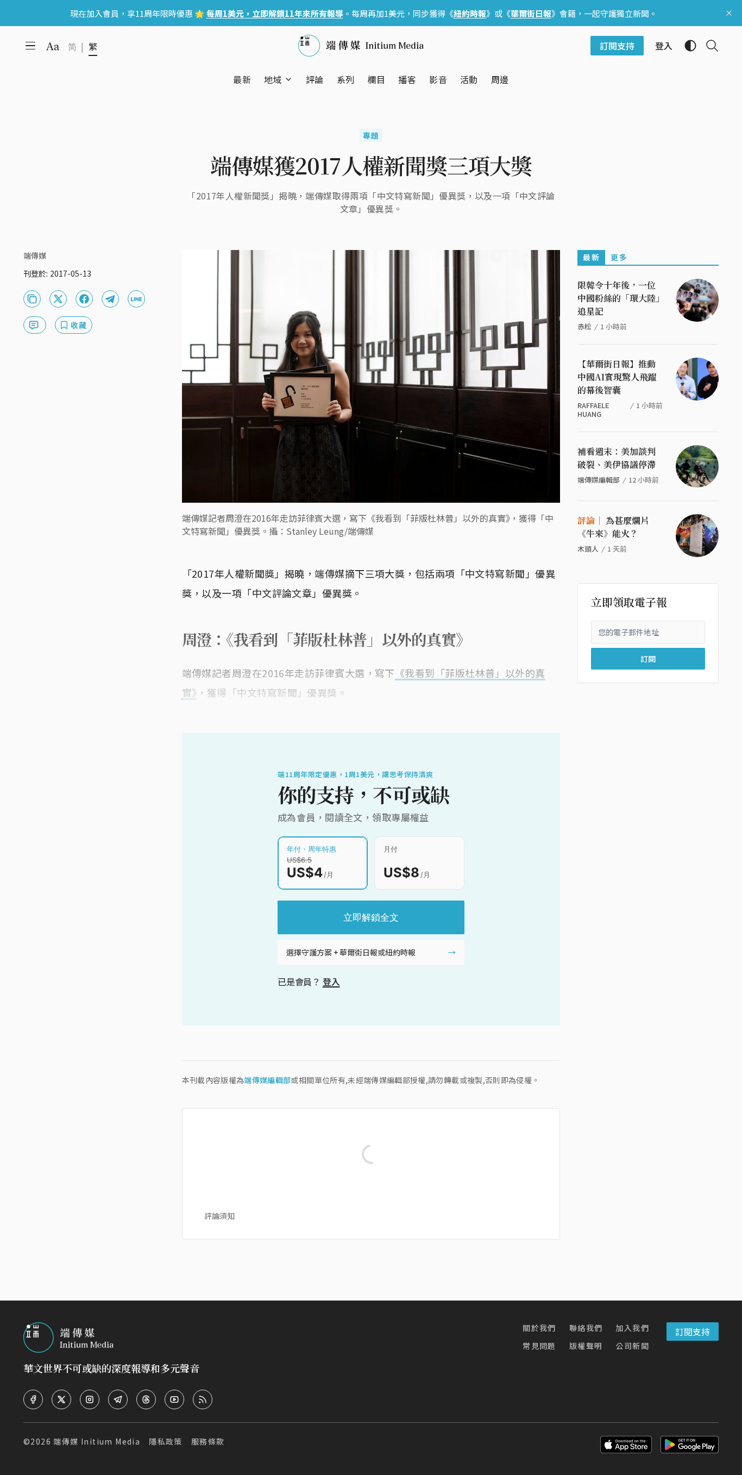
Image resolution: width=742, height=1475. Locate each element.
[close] (729, 13)
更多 (619, 257)
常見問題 (539, 1345)
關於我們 (539, 1327)
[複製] (32, 299)
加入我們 (632, 1327)
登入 (331, 981)
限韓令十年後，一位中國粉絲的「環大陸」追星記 (618, 298)
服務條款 (208, 1441)
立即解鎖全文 (371, 917)
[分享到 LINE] (136, 299)
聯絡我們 (586, 1327)
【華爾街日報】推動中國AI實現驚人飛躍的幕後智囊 (617, 377)
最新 (591, 257)
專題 (371, 135)
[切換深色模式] (686, 45)
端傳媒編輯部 (267, 1079)
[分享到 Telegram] (110, 299)
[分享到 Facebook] (84, 299)
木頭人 (588, 548)
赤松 (584, 326)
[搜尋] (708, 45)
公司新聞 (632, 1345)
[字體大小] (52, 46)
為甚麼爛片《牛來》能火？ (613, 527)
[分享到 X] (58, 299)
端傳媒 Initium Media (96, 1441)
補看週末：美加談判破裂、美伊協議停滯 (616, 458)
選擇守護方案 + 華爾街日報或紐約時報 (351, 952)
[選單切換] (288, 79)
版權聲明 (586, 1345)
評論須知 (219, 1215)
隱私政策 (166, 1441)
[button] (273, 79)
